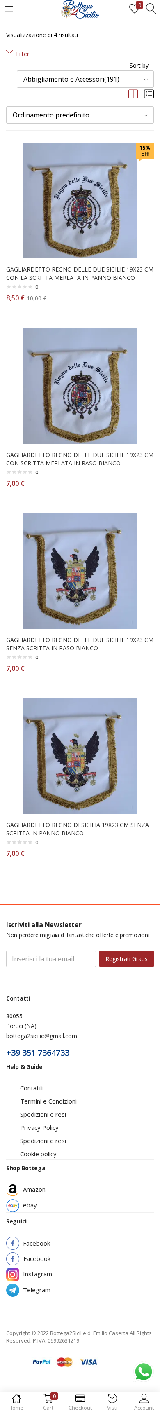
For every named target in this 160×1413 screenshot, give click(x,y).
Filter (22, 54)
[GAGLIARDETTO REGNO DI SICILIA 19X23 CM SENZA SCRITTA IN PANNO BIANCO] (80, 755)
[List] (149, 94)
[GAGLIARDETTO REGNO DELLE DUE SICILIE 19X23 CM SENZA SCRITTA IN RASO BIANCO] (80, 570)
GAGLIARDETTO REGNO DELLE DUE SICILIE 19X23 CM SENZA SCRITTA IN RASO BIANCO (79, 644)
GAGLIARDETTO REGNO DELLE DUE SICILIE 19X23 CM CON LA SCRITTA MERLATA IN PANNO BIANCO (79, 273)
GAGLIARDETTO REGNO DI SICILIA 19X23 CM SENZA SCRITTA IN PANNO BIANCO (77, 829)
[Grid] (133, 94)
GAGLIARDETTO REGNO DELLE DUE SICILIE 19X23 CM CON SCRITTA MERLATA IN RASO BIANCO (79, 459)
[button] (85, 79)
